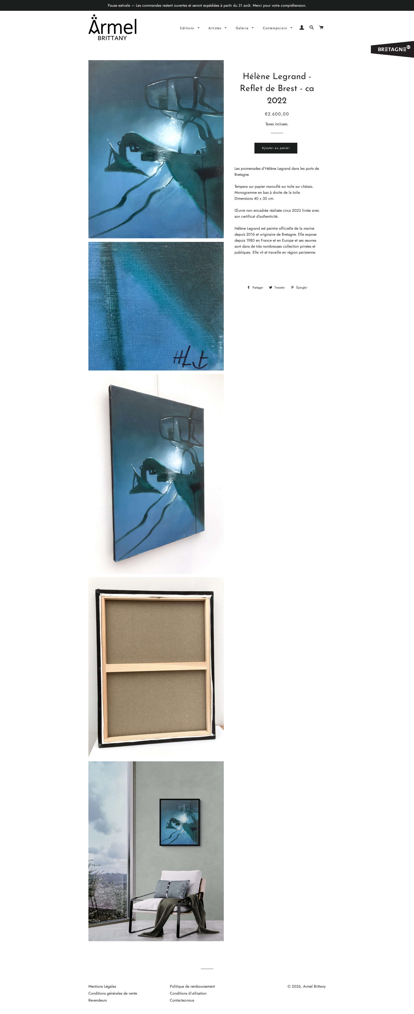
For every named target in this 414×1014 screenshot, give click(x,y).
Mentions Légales (102, 986)
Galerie (243, 28)
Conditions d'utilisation (188, 993)
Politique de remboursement (192, 986)
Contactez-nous (182, 1000)
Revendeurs (97, 1000)
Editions (188, 28)
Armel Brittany (314, 986)
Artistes (215, 28)
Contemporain (275, 28)
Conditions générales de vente (112, 993)
